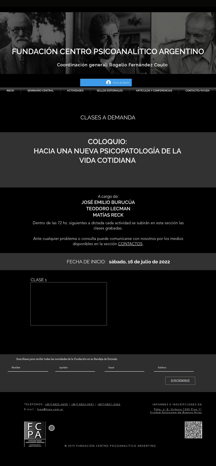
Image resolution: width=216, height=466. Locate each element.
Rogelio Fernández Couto (138, 64)
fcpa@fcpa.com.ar (50, 409)
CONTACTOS (130, 243)
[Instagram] (52, 428)
